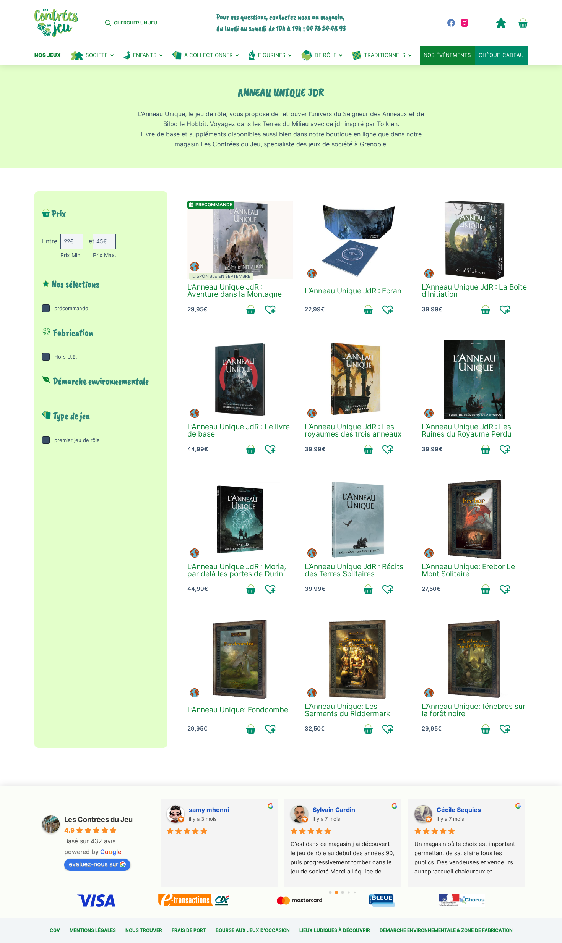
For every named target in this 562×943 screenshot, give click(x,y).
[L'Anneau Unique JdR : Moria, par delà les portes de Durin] (240, 519)
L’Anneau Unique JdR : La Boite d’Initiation (474, 290)
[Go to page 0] (330, 892)
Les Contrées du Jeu (98, 819)
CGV (55, 930)
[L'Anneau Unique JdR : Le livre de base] (240, 379)
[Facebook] (451, 23)
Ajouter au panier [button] (251, 309)
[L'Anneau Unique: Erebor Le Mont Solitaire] (475, 519)
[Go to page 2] (342, 892)
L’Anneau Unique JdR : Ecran (353, 290)
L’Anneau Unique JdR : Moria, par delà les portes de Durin (236, 570)
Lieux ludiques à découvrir (334, 930)
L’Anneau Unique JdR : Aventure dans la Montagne (234, 290)
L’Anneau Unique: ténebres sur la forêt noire (473, 710)
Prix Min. (71, 255)
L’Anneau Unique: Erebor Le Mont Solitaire (468, 570)
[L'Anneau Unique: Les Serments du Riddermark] (358, 659)
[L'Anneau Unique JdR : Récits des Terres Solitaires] (358, 519)
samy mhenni (209, 810)
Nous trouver (143, 930)
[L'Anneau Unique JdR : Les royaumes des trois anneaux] (358, 379)
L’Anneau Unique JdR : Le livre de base (238, 430)
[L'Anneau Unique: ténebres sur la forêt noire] (475, 659)
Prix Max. (104, 255)
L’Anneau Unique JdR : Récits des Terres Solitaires (354, 570)
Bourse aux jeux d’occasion (253, 930)
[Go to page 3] (349, 892)
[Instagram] (464, 23)
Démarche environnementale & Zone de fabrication (446, 930)
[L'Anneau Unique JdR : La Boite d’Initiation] (475, 240)
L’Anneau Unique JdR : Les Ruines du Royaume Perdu (467, 430)
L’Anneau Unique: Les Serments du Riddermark (347, 710)
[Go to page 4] (355, 892)
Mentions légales (93, 930)
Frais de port (189, 930)
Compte (500, 23)
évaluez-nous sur (93, 864)
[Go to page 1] (336, 892)
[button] (270, 309)
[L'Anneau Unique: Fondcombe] (240, 659)
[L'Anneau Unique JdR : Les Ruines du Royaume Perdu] (475, 379)
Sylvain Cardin (334, 810)
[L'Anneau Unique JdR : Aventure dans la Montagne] (240, 240)
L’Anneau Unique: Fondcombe (237, 709)
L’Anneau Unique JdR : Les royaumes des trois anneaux (353, 430)
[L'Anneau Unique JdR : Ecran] (358, 240)
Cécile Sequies (459, 810)
